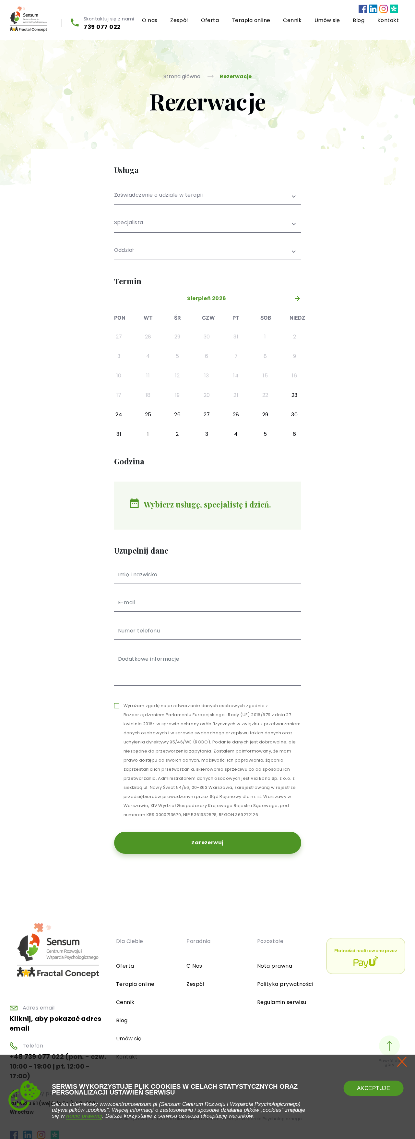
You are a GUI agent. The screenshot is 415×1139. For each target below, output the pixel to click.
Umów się (327, 20)
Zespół (179, 20)
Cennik (292, 20)
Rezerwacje (236, 76)
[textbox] (207, 226)
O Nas (194, 966)
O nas (149, 20)
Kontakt (388, 20)
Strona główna (182, 76)
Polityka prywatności (285, 984)
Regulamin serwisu (281, 1002)
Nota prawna (274, 966)
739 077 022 (102, 27)
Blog (358, 20)
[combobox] (207, 198)
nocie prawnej (84, 1115)
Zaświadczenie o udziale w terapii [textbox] (158, 195)
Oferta (210, 20)
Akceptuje (373, 1088)
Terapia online (251, 20)
